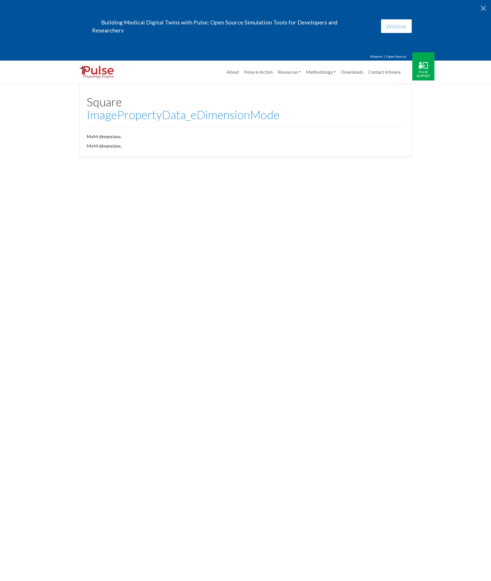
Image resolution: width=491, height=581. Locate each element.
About (232, 72)
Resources (288, 72)
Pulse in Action (258, 72)
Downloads (352, 72)
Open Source (396, 56)
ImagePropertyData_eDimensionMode (183, 115)
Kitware (376, 56)
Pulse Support (423, 73)
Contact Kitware (384, 72)
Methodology (319, 72)
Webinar (396, 26)
